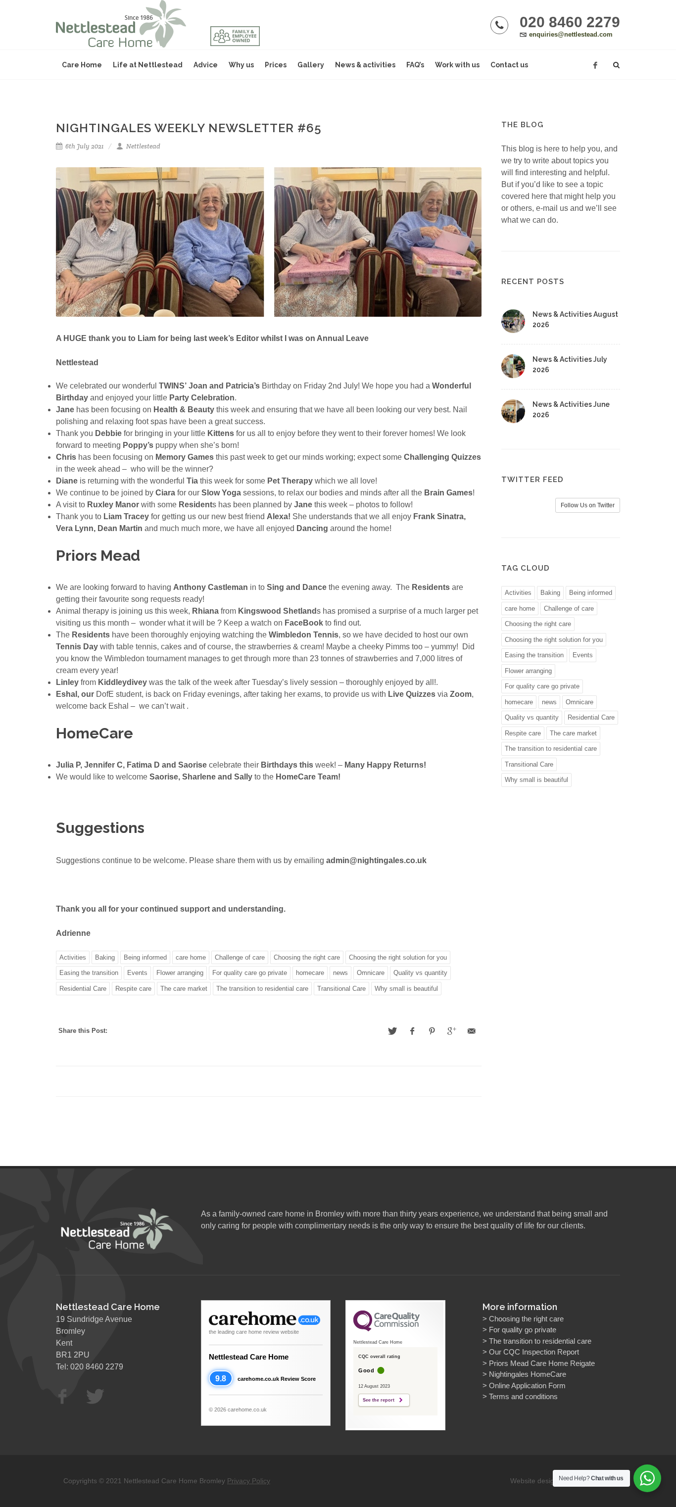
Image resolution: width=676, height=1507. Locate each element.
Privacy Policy (248, 1481)
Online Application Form (527, 1385)
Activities (72, 957)
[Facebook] (595, 65)
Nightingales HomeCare (527, 1374)
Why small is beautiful (406, 988)
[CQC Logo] (386, 1329)
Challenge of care (240, 957)
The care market (183, 988)
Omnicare (371, 972)
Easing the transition (88, 972)
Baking (105, 957)
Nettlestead (142, 146)
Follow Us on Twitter (588, 505)
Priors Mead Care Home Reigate (542, 1363)
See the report (378, 1400)
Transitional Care (341, 988)
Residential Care (82, 988)
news (340, 972)
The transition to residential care (262, 988)
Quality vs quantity (420, 972)
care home (191, 957)
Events (137, 972)
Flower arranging (179, 972)
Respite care (133, 988)
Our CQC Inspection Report (534, 1352)
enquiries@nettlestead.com (571, 34)
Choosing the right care (307, 957)
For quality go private (522, 1329)
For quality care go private (249, 972)
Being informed (145, 957)
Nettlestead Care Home (249, 1357)
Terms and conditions (523, 1396)
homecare (310, 972)
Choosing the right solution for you (398, 957)
